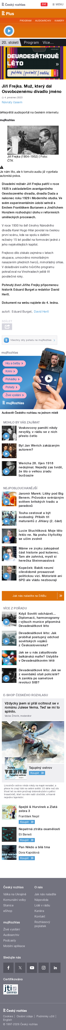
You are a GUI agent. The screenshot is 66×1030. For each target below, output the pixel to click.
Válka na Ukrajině (14, 894)
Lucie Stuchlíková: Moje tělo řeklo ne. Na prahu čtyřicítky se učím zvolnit (40, 535)
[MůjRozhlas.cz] (7, 120)
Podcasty (9, 940)
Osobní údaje (25, 1016)
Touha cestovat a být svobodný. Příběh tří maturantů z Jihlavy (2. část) (40, 517)
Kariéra (39, 911)
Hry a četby (13, 363)
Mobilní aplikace (14, 946)
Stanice (8, 905)
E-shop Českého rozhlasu (25, 695)
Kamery (59, 20)
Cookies (8, 1016)
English (7, 1019)
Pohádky (11, 379)
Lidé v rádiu (42, 905)
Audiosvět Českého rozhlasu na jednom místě (30, 412)
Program (25, 20)
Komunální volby (14, 900)
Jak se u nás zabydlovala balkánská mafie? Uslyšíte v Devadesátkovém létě (38, 656)
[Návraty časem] (33, 62)
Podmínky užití (45, 1016)
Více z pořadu (15, 608)
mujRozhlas (9, 352)
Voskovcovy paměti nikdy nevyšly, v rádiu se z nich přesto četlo (38, 432)
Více (48, 42)
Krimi (9, 371)
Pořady (10, 387)
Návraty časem (12, 102)
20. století (10, 42)
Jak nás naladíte (45, 894)
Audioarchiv (43, 20)
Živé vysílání (13, 395)
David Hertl (41, 311)
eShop (7, 911)
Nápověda (41, 900)
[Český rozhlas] (13, 4)
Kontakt (39, 916)
